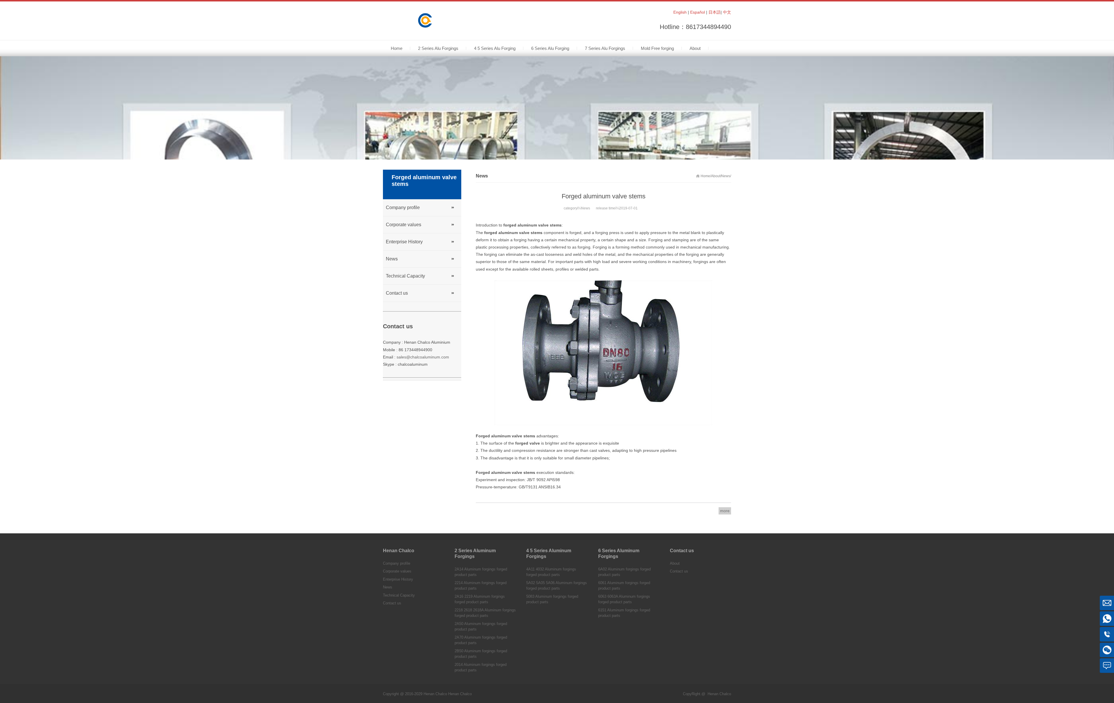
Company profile (403, 207)
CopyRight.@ (694, 694)
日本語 (714, 12)
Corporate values (403, 224)
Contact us (397, 293)
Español (697, 12)
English (680, 12)
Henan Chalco (460, 694)
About (715, 176)
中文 (727, 12)
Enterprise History (404, 241)
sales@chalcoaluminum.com (423, 357)
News (725, 176)
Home (705, 176)
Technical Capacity (405, 275)
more (725, 510)
